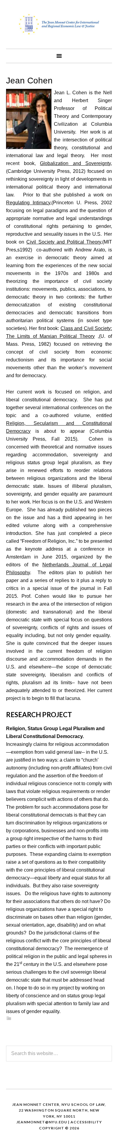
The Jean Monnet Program (59, 24)
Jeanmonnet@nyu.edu (41, 1122)
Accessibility (86, 1122)
